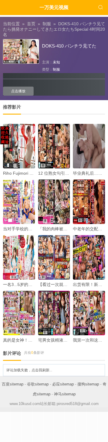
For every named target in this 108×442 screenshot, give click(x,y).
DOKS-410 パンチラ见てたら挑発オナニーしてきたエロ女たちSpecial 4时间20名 (54, 29)
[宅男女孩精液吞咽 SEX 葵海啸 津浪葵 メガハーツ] (54, 313)
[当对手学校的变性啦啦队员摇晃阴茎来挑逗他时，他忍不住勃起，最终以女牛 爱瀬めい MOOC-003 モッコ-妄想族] (19, 202)
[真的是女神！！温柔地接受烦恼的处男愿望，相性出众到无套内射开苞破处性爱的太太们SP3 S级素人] (19, 313)
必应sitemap (63, 384)
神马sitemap (65, 394)
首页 (31, 23)
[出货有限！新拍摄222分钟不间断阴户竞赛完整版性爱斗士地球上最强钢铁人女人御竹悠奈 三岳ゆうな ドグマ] (89, 257)
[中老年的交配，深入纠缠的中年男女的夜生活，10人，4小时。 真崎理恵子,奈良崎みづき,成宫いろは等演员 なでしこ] (89, 202)
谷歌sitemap (38, 384)
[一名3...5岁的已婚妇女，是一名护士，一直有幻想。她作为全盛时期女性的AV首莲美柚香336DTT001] (19, 257)
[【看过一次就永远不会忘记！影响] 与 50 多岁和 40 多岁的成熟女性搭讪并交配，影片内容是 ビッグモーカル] (54, 257)
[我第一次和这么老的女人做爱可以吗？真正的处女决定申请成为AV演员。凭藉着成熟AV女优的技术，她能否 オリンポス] (89, 313)
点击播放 (18, 91)
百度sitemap (12, 384)
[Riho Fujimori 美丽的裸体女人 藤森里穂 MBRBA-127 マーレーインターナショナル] (19, 146)
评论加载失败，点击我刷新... (29, 370)
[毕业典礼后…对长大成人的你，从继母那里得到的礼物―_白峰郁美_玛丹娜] (89, 146)
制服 (47, 23)
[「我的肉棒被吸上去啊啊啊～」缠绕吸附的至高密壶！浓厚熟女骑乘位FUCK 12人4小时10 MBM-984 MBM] (54, 202)
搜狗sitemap (88, 384)
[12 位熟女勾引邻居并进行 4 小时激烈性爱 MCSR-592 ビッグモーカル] (54, 146)
